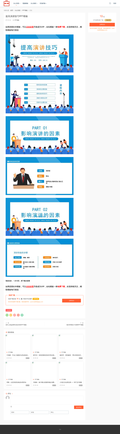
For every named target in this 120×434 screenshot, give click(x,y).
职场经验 (42, 3)
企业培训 (9, 310)
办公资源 (16, 3)
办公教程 (33, 3)
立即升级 (36, 299)
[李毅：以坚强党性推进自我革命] (18, 369)
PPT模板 (17, 20)
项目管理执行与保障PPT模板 (74, 325)
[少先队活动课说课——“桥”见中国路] (71, 369)
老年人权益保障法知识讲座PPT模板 (16, 325)
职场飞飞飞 (6, 3)
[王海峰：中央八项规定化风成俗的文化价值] (18, 342)
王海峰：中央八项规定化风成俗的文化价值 (18, 355)
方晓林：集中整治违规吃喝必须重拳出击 (44, 382)
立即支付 (71, 300)
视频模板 (25, 3)
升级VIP (108, 20)
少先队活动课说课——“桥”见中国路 (71, 382)
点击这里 (30, 27)
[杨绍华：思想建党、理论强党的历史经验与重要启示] (71, 342)
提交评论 (78, 407)
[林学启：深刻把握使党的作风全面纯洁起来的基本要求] (44, 342)
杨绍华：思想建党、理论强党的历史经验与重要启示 (71, 355)
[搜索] (110, 3)
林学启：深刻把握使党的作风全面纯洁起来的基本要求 (44, 355)
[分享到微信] (7, 315)
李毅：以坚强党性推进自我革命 (16, 382)
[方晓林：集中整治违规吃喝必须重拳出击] (44, 369)
